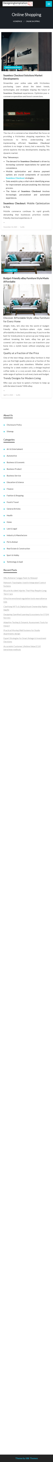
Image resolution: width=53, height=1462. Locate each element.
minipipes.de (9, 1066)
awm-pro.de (8, 821)
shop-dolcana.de (10, 1374)
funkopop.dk (9, 748)
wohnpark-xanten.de (12, 937)
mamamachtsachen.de (13, 1119)
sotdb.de (7, 877)
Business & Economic (16, 462)
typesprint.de (9, 1181)
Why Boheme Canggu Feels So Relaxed (20, 578)
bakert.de (7, 923)
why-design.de (9, 950)
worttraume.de (10, 764)
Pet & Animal (12, 542)
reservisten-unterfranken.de (15, 830)
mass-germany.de (11, 893)
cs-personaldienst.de (12, 960)
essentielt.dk (9, 728)
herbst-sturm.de (10, 1431)
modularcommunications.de (15, 1032)
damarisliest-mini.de (12, 1052)
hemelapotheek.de (11, 963)
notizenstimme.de (11, 768)
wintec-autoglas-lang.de (14, 883)
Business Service (14, 475)
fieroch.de (7, 903)
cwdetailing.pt (9, 708)
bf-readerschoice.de (12, 1274)
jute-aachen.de (9, 1238)
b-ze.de (6, 1185)
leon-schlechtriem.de (12, 976)
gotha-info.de (9, 1411)
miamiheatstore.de (11, 1089)
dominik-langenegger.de (14, 1069)
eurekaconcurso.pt (11, 684)
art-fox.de (7, 847)
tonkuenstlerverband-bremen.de (17, 1428)
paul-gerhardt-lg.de (12, 1378)
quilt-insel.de (9, 947)
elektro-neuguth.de (11, 1364)
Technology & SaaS (15, 562)
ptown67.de (8, 1225)
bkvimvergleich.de (11, 910)
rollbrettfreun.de (10, 1215)
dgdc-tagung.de (10, 1102)
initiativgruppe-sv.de (12, 999)
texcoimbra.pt (9, 718)
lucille (22, 227)
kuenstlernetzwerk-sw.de (14, 1046)
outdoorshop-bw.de (12, 953)
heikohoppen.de (10, 970)
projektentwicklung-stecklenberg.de (19, 1029)
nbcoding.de (8, 837)
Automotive (12, 456)
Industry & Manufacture (17, 535)
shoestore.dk (9, 731)
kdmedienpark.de (11, 943)
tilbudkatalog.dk (10, 721)
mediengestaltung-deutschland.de (18, 788)
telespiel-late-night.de (13, 1321)
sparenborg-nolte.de (12, 996)
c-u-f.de (6, 1421)
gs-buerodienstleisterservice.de (17, 933)
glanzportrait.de (10, 1175)
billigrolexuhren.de (11, 1129)
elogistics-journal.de (12, 1142)
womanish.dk (9, 724)
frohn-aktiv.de (9, 880)
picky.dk (7, 744)
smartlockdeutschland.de (14, 1096)
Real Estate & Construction (18, 548)
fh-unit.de (7, 814)
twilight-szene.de (11, 1125)
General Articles (14, 509)
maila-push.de (9, 850)
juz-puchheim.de (10, 1135)
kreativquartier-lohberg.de (15, 1351)
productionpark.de (11, 900)
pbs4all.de (8, 1062)
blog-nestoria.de (10, 867)
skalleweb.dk (9, 738)
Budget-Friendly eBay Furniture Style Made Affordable (26, 280)
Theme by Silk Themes (26, 1458)
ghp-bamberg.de (10, 1049)
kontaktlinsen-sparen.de (14, 1255)
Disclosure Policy (14, 425)
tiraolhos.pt (8, 758)
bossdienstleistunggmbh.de (15, 798)
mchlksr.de (8, 989)
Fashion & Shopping (13, 67)
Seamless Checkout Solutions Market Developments (22, 77)
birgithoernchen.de (11, 966)
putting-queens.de (11, 957)
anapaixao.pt (9, 668)
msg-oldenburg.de (11, 1341)
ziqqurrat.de (8, 794)
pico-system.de (10, 1165)
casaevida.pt (9, 704)
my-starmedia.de (10, 1132)
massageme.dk (10, 751)
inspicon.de (8, 1438)
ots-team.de (8, 1022)
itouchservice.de (10, 1388)
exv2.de (6, 1139)
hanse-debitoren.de (12, 913)
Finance (10, 489)
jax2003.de (8, 1026)
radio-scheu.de (9, 907)
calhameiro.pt (9, 701)
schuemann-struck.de (12, 1295)
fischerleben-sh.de (11, 1042)
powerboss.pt (9, 658)
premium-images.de (12, 1009)
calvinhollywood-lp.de (13, 1248)
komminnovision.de (12, 986)
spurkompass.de (10, 771)
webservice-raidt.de (12, 1314)
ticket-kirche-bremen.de (14, 1172)
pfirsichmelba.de (10, 1354)
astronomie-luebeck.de (13, 1188)
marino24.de (9, 1076)
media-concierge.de (12, 1424)
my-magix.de (9, 897)
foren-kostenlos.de (11, 1278)
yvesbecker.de (9, 1169)
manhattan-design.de (12, 1358)
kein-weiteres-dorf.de (13, 1221)
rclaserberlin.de (10, 817)
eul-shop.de (8, 1348)
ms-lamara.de (9, 860)
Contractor (10, 270)
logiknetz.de (8, 774)
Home (9, 522)
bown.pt (7, 688)
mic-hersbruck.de (11, 1086)
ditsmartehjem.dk (11, 741)
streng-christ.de (10, 1082)
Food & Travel (13, 502)
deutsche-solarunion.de (13, 784)
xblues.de (7, 1398)
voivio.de (7, 1195)
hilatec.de (7, 833)
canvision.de (8, 857)
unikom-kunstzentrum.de (14, 992)
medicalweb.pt (10, 674)
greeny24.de (8, 863)
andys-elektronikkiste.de (14, 791)
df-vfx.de (7, 1284)
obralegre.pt (9, 711)
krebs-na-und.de (10, 1281)
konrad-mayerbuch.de (13, 1056)
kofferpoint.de (9, 1261)
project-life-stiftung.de (13, 1434)
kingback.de (8, 973)
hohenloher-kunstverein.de (15, 1271)
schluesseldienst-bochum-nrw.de (17, 1059)
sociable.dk (8, 734)
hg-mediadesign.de (11, 920)
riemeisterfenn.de (11, 1156)
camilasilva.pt (9, 664)
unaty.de (7, 778)
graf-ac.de (8, 781)
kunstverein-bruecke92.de (15, 1162)
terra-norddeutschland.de (14, 1288)
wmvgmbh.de (9, 1368)
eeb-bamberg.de (10, 1301)
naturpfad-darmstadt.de (14, 811)
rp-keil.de (7, 827)
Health (9, 515)
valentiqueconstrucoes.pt (14, 714)
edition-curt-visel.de (12, 870)
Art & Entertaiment (15, 449)
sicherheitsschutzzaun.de (14, 890)
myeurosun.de (9, 801)
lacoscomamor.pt (11, 681)
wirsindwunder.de (11, 840)
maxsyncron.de (10, 1228)
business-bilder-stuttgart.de (15, 1394)
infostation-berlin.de (12, 982)
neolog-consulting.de (12, 1106)
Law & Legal (12, 528)
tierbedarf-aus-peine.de (13, 1235)
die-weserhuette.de (11, 1258)
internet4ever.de (10, 1298)
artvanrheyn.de (10, 1006)
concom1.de (8, 1371)
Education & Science (15, 482)
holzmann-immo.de (11, 1441)
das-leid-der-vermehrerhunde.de (17, 1159)
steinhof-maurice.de (12, 1019)
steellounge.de (9, 761)
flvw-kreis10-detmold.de (14, 1152)
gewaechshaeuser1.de (13, 940)
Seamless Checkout (15, 178)
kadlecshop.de (9, 853)
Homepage (17, 21)
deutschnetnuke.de (11, 1231)
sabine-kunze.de (10, 1338)
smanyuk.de (8, 873)
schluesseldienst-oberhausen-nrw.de (19, 1149)
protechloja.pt (9, 671)
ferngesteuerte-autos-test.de (16, 1099)
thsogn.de (7, 1381)
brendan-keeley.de (11, 807)
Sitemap (10, 431)
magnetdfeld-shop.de (12, 843)
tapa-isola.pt (9, 698)
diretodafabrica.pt (11, 691)
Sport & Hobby (13, 555)
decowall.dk (8, 754)
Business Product (14, 469)
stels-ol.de (8, 1265)
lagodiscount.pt (10, 678)
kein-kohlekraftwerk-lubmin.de (17, 1218)
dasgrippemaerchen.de (13, 1361)
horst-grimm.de (10, 917)
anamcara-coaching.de (13, 1112)
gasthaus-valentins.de (13, 1079)
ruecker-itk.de (9, 1122)
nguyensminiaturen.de (13, 1334)
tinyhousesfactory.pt (12, 694)
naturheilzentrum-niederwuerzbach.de (20, 1241)
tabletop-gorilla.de (11, 1109)
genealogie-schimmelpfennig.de (17, 1291)
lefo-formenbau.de (11, 804)
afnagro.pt (8, 661)
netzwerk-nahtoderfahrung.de (16, 1146)
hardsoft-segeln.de (11, 887)
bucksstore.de (9, 1016)
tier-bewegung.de (11, 1002)
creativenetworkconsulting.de (16, 930)
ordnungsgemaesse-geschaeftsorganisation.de (24, 1036)
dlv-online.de (9, 1072)
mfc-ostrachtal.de (11, 1331)
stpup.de (7, 1311)
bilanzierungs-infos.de (13, 1012)
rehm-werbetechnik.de (13, 927)
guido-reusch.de (10, 1245)
